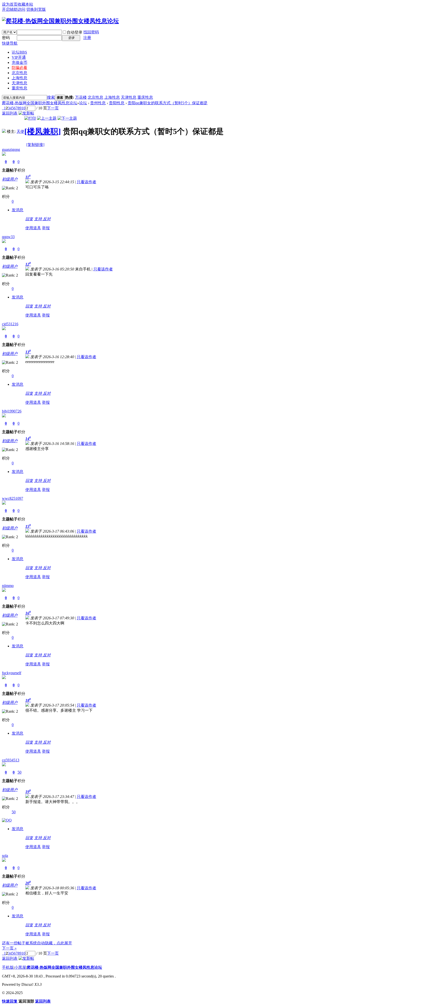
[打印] (30, 118)
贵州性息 (98, 103)
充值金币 (19, 62)
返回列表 (10, 113)
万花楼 (81, 97)
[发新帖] (26, 113)
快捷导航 (10, 43)
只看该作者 (86, 182)
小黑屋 (20, 967)
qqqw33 (8, 237)
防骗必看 (19, 68)
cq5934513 (10, 760)
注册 (87, 38)
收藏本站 (25, 4)
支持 (38, 219)
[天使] (4, 131)
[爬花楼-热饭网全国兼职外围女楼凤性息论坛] (60, 21)
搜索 (51, 97)
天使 (20, 131)
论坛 (19, 52)
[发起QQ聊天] (7, 820)
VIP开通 (19, 57)
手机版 (8, 967)
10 (23, 108)
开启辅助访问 (13, 9)
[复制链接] (35, 145)
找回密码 (91, 32)
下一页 (53, 108)
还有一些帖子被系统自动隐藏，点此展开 (37, 943)
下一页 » (9, 948)
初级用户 (10, 179)
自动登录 (74, 32)
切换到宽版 (36, 9)
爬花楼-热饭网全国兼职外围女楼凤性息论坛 (39, 103)
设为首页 (10, 4)
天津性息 (19, 83)
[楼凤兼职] (42, 131)
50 (19, 772)
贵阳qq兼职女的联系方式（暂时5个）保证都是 (168, 103)
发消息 (17, 210)
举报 (46, 228)
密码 (6, 38)
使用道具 (33, 228)
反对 (47, 219)
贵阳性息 (116, 103)
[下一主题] (67, 118)
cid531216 (10, 324)
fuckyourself (11, 673)
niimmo (8, 586)
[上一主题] (47, 118)
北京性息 (19, 73)
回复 (29, 219)
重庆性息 (19, 88)
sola (5, 855)
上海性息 (19, 78)
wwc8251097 (12, 498)
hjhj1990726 (11, 411)
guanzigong (11, 149)
